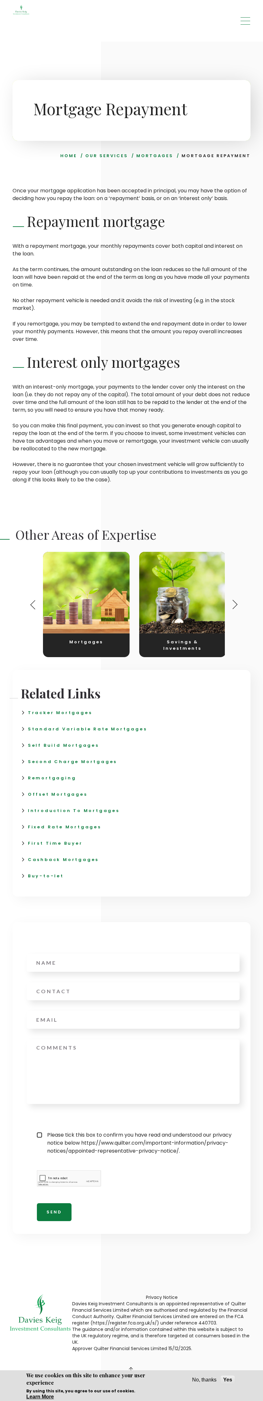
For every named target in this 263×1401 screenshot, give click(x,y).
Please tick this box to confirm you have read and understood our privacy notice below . (139, 1143)
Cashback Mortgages (63, 860)
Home (68, 156)
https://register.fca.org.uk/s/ (125, 1323)
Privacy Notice (162, 1297)
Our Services (106, 156)
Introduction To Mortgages (74, 811)
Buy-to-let (46, 876)
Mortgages (154, 156)
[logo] (21, 9)
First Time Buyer (55, 843)
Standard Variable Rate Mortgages (87, 729)
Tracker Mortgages (60, 713)
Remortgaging (52, 778)
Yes (227, 1379)
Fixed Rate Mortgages (64, 827)
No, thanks (204, 1379)
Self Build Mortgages (63, 745)
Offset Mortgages (58, 794)
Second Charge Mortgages (72, 762)
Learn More (40, 1396)
